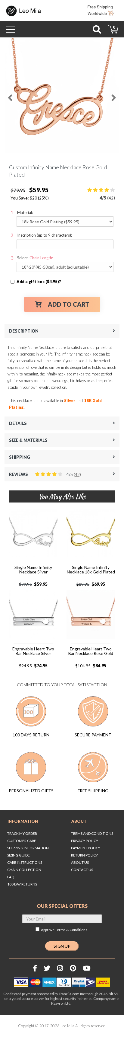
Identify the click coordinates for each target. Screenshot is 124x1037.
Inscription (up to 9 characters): (44, 235)
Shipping (19, 457)
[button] (10, 95)
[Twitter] (47, 968)
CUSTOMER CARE (21, 840)
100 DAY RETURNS (22, 884)
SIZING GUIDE (18, 855)
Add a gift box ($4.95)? (39, 281)
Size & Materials (28, 440)
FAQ (10, 877)
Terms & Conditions (71, 929)
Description (24, 330)
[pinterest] (73, 968)
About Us (80, 862)
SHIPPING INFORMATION (28, 848)
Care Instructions (24, 862)
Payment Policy (85, 848)
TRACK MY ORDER (22, 833)
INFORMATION (23, 821)
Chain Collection (24, 869)
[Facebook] (35, 968)
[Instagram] (60, 968)
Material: (25, 212)
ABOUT (79, 821)
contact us (82, 869)
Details (18, 423)
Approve (64, 929)
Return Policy (84, 855)
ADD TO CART (68, 304)
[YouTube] (87, 968)
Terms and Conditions (92, 833)
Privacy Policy (84, 840)
